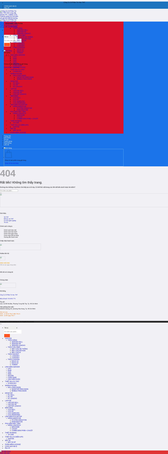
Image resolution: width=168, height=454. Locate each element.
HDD (9, 374)
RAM (9, 370)
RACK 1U (15, 361)
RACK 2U (15, 363)
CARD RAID (12, 377)
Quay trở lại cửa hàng (11, 67)
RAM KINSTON (17, 422)
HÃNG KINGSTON (14, 418)
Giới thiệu (7, 138)
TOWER (20, 53)
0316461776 (11, 298)
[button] (8, 51)
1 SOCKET (15, 356)
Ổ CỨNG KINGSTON (19, 420)
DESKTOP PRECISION (20, 389)
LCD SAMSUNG (13, 413)
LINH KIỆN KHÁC (19, 67)
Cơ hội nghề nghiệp (10, 220)
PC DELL (11, 395)
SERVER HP (16, 343)
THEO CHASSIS (14, 359)
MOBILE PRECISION (24, 79)
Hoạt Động (7, 143)
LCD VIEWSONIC (14, 415)
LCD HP (11, 411)
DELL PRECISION (14, 387)
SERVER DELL (17, 342)
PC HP (10, 397)
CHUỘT (14, 429)
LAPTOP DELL (13, 402)
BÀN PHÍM (15, 427)
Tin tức (6, 139)
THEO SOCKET (13, 354)
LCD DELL (11, 409)
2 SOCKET (15, 357)
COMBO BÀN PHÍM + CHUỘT (27, 119)
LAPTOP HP (12, 404)
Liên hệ (6, 145)
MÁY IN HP (17, 130)
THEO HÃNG (12, 340)
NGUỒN (11, 376)
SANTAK (11, 439)
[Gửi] (7, 44)
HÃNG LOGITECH (14, 425)
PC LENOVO (17, 86)
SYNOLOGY (17, 71)
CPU (9, 369)
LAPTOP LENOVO (19, 94)
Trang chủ (7, 136)
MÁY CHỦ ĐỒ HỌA (18, 350)
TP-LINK (16, 123)
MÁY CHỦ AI (16, 352)
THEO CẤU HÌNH (14, 347)
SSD (9, 372)
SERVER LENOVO (18, 345)
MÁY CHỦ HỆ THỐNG (20, 349)
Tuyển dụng (8, 141)
